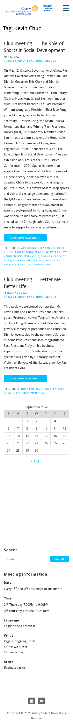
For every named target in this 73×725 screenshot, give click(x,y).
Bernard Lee (46, 248)
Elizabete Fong (21, 252)
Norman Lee (49, 256)
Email (41, 701)
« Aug (35, 461)
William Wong (39, 264)
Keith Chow (58, 252)
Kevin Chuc (31, 256)
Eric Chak (42, 252)
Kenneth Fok (13, 256)
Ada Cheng (28, 248)
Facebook (31, 701)
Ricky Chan (21, 393)
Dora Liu (27, 389)
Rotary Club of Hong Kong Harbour (30, 61)
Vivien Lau (19, 264)
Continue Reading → (25, 238)
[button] (67, 8)
